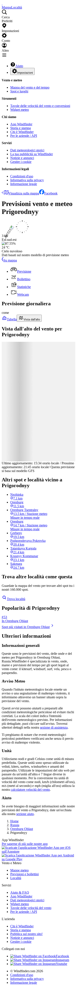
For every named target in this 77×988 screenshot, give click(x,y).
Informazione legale (23, 184)
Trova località (16, 599)
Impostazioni (25, 72)
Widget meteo (19, 109)
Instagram (62, 960)
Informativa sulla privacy (27, 180)
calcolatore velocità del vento (30, 789)
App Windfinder (21, 124)
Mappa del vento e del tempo (29, 87)
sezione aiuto (25, 814)
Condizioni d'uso (21, 176)
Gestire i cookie (20, 162)
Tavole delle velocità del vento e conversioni (40, 106)
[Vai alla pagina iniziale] (2, 3)
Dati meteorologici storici (27, 150)
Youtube (61, 964)
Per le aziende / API (23, 135)
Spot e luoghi (19, 91)
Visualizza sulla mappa (23, 193)
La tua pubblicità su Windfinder (31, 154)
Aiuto (19, 66)
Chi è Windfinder (22, 132)
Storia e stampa (20, 128)
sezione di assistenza (54, 727)
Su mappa (10, 260)
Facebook (51, 193)
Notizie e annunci (22, 158)
